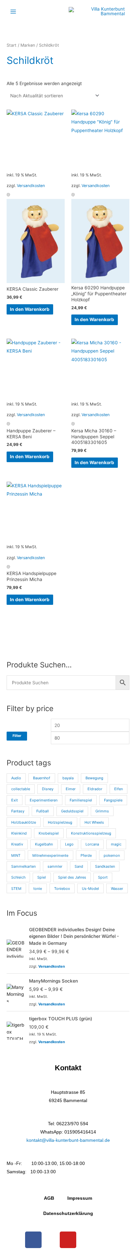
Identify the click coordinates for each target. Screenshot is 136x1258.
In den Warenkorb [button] (30, 309)
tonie (37, 888)
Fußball (42, 811)
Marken (27, 45)
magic (116, 844)
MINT (15, 855)
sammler (55, 866)
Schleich (18, 877)
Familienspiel (81, 800)
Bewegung (94, 778)
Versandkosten (31, 185)
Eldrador (94, 789)
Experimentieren (43, 800)
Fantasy (17, 811)
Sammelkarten (23, 866)
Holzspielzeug (60, 822)
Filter (17, 736)
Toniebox (62, 888)
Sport (103, 877)
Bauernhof (41, 778)
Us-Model (90, 888)
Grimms (102, 811)
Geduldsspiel (72, 811)
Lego (69, 844)
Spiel (41, 877)
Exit (14, 800)
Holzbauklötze (23, 822)
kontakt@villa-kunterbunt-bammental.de (68, 1140)
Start (12, 45)
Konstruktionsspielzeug (91, 833)
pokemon (112, 855)
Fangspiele (113, 800)
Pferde (86, 855)
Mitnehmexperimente (50, 855)
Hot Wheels (94, 822)
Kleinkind (19, 833)
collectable (20, 789)
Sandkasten (105, 866)
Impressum (79, 1198)
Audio (16, 778)
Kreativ (17, 844)
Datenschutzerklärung (68, 1213)
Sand (79, 866)
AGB (49, 1198)
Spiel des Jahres (72, 877)
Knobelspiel (49, 833)
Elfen (118, 789)
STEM (16, 888)
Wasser (117, 888)
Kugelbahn (44, 844)
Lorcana (92, 844)
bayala (68, 778)
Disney (47, 789)
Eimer (71, 789)
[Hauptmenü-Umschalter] (13, 11)
